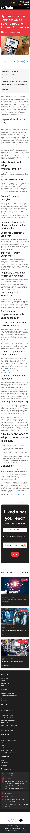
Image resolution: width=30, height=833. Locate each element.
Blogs (27, 1)
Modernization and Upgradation (9, 725)
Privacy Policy (8, 830)
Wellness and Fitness (6, 750)
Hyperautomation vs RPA (8, 75)
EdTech (3, 742)
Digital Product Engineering (8, 715)
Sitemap (16, 830)
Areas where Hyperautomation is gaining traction (14, 81)
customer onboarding (20, 329)
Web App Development (7, 730)
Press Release (4, 765)
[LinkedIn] (16, 820)
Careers (3, 680)
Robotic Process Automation (12, 129)
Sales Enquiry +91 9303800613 (22, 2)
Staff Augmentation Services (8, 728)
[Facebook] (8, 820)
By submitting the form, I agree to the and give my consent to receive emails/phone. (16, 536)
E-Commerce (4, 745)
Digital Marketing (5, 713)
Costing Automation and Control (9, 695)
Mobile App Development (7, 723)
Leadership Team (5, 683)
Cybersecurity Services (7, 708)
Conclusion (5, 89)
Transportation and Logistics (8, 752)
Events (2, 685)
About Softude (4, 678)
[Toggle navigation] (28, 7)
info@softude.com (9, 778)
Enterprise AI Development (8, 720)
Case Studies (4, 762)
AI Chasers (3, 700)
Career (22, 1)
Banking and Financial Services (9, 740)
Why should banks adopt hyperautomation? (13, 78)
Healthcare (3, 747)
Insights (3, 698)
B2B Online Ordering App (7, 693)
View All (24, 572)
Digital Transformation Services (9, 718)
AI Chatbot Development (7, 710)
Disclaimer (23, 830)
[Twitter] (21, 820)
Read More (5, 604)
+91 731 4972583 (9, 773)
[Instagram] (12, 820)
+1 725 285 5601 (25, 4)
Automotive (4, 737)
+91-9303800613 (9, 775)
